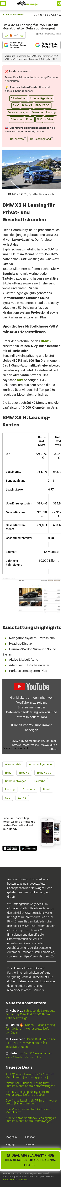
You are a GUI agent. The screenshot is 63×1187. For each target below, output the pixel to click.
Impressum (9, 1179)
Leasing (51, 112)
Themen (29, 1145)
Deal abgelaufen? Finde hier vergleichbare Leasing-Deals (30, 1160)
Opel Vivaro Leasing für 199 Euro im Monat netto (28, 1111)
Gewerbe (37, 112)
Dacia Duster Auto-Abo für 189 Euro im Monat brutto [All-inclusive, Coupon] (31, 1042)
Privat (29, 119)
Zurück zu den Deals (15, 14)
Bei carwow (18, 139)
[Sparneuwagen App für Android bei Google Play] (28, 849)
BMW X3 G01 (42, 105)
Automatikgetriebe (41, 98)
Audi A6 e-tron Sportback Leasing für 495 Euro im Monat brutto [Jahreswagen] (31, 1119)
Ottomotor (16, 119)
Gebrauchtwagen (18, 112)
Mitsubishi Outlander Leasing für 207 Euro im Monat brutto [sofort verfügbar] (30, 1084)
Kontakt (11, 1145)
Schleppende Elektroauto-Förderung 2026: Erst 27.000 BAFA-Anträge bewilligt (31, 1014)
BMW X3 (27, 105)
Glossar (30, 1137)
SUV (39, 119)
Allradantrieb (18, 98)
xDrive (49, 119)
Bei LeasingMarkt (41, 139)
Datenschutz (22, 1179)
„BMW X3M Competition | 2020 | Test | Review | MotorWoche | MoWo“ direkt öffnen (33, 745)
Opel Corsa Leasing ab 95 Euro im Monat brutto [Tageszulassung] (31, 1102)
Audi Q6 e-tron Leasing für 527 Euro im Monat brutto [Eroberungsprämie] (30, 1076)
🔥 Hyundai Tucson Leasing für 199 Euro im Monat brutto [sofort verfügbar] (30, 1028)
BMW (16, 105)
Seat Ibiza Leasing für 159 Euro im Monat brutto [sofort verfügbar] (27, 1093)
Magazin (11, 1137)
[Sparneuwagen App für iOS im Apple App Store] (10, 849)
